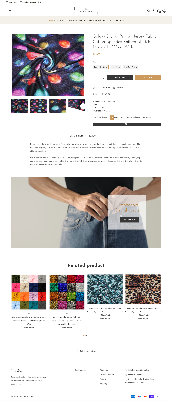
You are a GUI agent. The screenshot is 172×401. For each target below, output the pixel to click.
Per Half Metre (100, 67)
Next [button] (83, 106)
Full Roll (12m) (130, 67)
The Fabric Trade (26, 396)
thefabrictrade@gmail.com (32, 2)
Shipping (103, 384)
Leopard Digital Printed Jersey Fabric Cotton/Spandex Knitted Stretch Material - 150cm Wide (143, 312)
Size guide (119, 87)
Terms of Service (107, 375)
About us (104, 370)
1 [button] (83, 335)
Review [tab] (92, 136)
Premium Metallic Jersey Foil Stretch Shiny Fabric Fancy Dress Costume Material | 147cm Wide (66, 321)
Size (94, 62)
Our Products (80, 370)
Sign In (153, 10)
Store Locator (13, 2)
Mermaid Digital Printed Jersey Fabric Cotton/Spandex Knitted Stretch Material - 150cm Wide (105, 312)
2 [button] (86, 335)
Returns (103, 379)
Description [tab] (76, 136)
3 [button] (88, 335)
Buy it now (147, 77)
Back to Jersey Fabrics (87, 351)
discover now (129, 219)
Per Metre (116, 67)
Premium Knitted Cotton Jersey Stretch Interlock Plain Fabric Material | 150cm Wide (29, 321)
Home (50, 20)
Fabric (29, 313)
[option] (29, 305)
